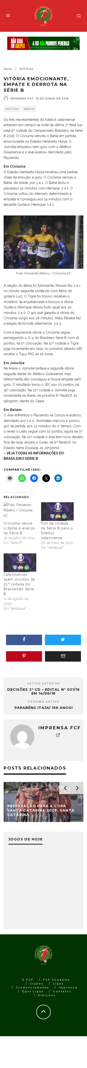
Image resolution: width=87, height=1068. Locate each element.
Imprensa (68, 987)
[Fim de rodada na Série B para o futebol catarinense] (57, 511)
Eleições (47, 995)
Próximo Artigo (43, 701)
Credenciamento (32, 987)
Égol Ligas (33, 991)
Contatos (62, 991)
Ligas (58, 983)
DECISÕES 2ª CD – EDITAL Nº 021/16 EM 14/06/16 (43, 691)
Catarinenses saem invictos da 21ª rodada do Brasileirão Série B (19, 584)
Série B (29, 109)
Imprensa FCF (22, 98)
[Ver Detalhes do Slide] (43, 43)
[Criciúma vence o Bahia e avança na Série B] (20, 511)
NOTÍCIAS (12, 109)
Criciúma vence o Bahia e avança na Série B (19, 528)
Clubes (37, 983)
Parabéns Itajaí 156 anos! (43, 708)
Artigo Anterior (43, 683)
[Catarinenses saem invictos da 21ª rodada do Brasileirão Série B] (20, 562)
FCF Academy (56, 979)
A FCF (28, 979)
